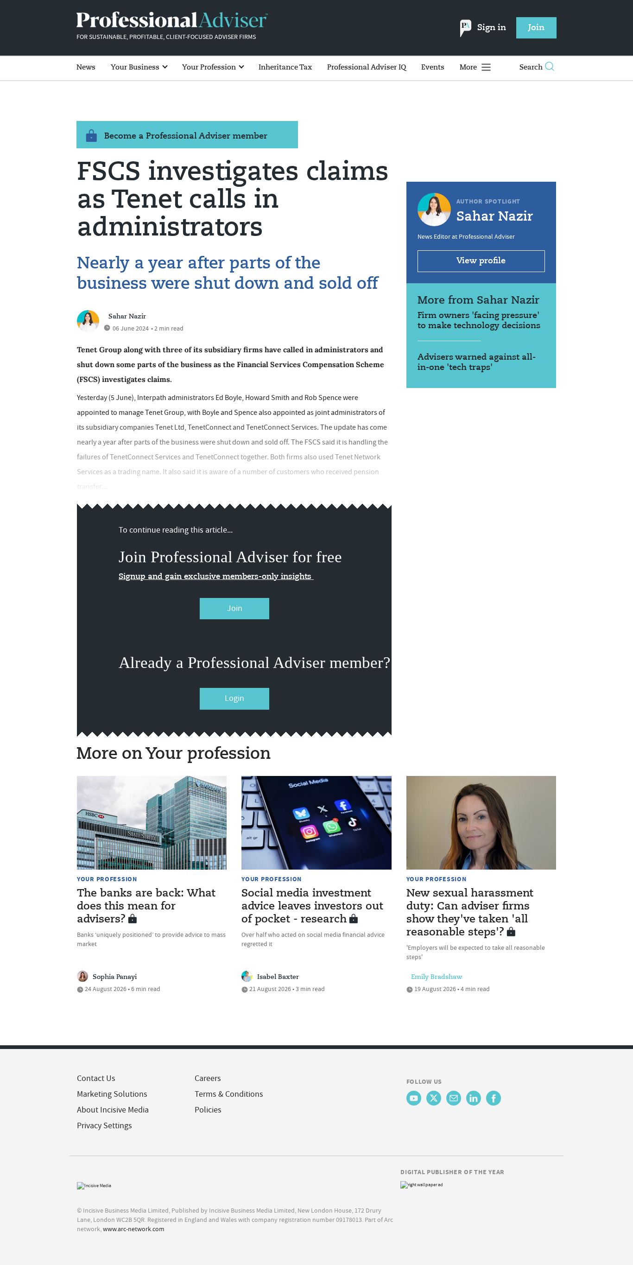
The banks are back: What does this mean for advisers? (146, 907)
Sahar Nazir (127, 316)
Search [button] (531, 67)
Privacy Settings (104, 1125)
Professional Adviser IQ (366, 67)
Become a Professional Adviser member (185, 136)
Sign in (491, 28)
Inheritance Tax (285, 67)
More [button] (469, 67)
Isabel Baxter (278, 977)
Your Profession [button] (210, 67)
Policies (208, 1110)
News (85, 67)
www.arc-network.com (134, 1229)
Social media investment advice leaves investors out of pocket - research (312, 907)
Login (234, 698)
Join (234, 608)
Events (432, 67)
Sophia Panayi (115, 977)
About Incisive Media (113, 1110)
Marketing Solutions (112, 1094)
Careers (208, 1078)
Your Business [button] (136, 67)
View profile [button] (481, 261)
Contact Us (96, 1078)
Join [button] (536, 28)
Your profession (107, 879)
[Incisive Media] (94, 1185)
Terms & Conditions (229, 1094)
